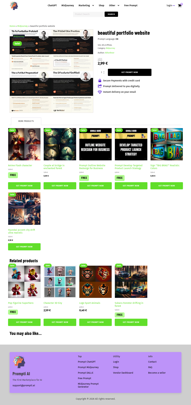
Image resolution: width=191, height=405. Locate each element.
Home (12, 26)
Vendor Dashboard (123, 372)
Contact (152, 361)
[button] (88, 34)
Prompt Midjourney (88, 367)
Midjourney (67, 5)
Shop (101, 5)
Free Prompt (130, 5)
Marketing (84, 5)
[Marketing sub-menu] (93, 5)
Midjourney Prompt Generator (88, 385)
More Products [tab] (26, 121)
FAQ (150, 367)
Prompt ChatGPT (87, 361)
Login (116, 361)
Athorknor (109, 52)
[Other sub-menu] (119, 5)
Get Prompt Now (129, 72)
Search (111, 14)
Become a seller (157, 372)
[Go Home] (14, 5)
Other (112, 5)
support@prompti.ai (24, 385)
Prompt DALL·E (85, 372)
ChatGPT (52, 5)
